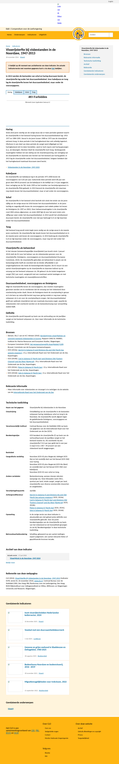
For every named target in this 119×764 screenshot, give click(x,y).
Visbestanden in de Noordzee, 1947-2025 (24, 167)
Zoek (111, 34)
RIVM (8, 733)
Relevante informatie (92, 58)
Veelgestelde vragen (51, 732)
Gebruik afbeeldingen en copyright (89, 732)
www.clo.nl (38, 581)
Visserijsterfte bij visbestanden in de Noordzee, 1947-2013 (37, 578)
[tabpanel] (37, 110)
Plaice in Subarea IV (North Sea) (30, 367)
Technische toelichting (92, 61)
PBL (37, 731)
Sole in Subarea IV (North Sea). (30, 373)
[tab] (10, 92)
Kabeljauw (18, 92)
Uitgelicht (42, 35)
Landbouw (37, 639)
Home (9, 35)
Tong (33, 92)
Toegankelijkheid (83, 738)
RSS (46, 756)
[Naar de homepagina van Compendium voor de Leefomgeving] (59, 15)
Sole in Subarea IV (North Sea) (41, 510)
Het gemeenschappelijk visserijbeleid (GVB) (46, 344)
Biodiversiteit (42, 656)
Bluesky (47, 753)
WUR (16, 733)
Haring (10, 92)
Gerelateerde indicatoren (93, 71)
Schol (27, 92)
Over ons (48, 728)
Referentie (88, 68)
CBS (33, 731)
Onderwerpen (19, 35)
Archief (86, 64)
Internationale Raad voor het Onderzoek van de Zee (33, 392)
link (53, 69)
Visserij (22, 57)
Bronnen (87, 54)
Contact (47, 735)
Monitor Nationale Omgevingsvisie (56, 738)
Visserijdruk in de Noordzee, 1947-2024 (25, 558)
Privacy (80, 735)
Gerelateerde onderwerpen (94, 74)
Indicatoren (32, 35)
